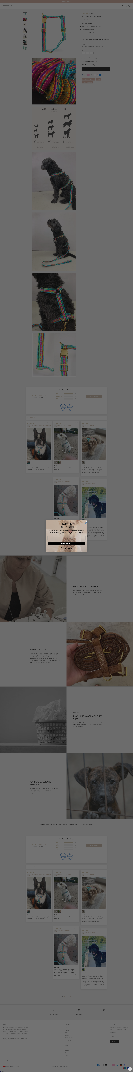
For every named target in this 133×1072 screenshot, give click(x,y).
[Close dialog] (85, 522)
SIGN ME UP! (66, 543)
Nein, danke (66, 548)
